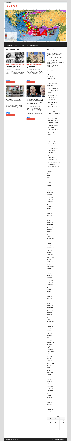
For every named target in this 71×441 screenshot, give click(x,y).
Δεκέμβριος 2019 (50, 324)
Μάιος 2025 (49, 211)
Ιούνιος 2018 (49, 356)
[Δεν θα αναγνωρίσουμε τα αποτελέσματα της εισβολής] (15, 91)
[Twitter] (9, 79)
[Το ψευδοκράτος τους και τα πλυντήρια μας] (36, 57)
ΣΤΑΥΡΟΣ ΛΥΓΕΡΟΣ (52, 132)
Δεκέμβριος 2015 (50, 407)
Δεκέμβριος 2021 (50, 282)
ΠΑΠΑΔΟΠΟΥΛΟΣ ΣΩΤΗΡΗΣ (53, 166)
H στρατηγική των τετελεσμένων (53, 60)
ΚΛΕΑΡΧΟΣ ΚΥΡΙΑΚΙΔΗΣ (52, 152)
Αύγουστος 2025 (50, 206)
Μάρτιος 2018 (49, 361)
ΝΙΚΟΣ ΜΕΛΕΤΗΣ (51, 168)
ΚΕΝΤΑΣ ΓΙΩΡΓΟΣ (51, 139)
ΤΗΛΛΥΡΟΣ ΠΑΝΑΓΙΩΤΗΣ (53, 148)
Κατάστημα (17, 45)
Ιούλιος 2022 (49, 270)
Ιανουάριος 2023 (50, 259)
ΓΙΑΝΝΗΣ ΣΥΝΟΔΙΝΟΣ (52, 141)
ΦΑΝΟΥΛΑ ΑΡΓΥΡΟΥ (52, 100)
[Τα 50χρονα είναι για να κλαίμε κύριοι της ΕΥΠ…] (15, 57)
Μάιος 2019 (49, 337)
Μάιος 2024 (49, 233)
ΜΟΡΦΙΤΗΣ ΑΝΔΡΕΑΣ (52, 115)
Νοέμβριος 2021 (50, 284)
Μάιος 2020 (49, 316)
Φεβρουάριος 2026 (50, 195)
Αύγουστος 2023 (50, 248)
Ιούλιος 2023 (49, 250)
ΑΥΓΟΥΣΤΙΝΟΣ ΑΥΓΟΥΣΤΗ (53, 125)
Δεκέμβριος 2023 (50, 241)
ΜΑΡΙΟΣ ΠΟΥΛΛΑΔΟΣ (52, 127)
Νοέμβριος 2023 (50, 243)
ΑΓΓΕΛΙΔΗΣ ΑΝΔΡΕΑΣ (52, 153)
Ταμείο (27, 45)
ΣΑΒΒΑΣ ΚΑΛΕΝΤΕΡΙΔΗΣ (53, 120)
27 (53, 429)
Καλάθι (22, 45)
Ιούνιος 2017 (49, 377)
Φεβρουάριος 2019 (50, 342)
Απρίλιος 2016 (50, 402)
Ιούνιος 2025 (49, 210)
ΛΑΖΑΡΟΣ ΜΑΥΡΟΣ (51, 99)
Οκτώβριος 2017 (50, 370)
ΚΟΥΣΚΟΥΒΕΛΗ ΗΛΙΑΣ (52, 109)
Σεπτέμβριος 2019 (50, 330)
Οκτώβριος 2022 (50, 264)
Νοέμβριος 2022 (50, 263)
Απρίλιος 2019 (50, 338)
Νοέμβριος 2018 (50, 347)
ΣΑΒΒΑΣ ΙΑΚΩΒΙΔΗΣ (52, 97)
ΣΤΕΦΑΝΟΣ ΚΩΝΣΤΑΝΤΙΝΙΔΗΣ (54, 162)
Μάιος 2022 (49, 273)
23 (60, 426)
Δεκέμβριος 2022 (50, 261)
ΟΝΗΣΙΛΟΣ (12, 6)
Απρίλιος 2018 (50, 360)
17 (63, 424)
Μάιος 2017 (49, 379)
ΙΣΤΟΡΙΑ (20, 64)
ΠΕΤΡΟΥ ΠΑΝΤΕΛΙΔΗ (52, 134)
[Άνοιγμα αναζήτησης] (64, 43)
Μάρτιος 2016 (49, 404)
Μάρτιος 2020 (49, 319)
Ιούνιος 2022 (49, 271)
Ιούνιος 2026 (49, 188)
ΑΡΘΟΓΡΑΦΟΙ (9, 45)
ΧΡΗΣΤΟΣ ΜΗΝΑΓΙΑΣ (52, 143)
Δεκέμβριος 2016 (50, 388)
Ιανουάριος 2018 (50, 365)
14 (55, 424)
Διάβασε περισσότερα (10, 81)
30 (60, 429)
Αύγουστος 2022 (50, 268)
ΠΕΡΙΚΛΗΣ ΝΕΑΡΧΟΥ (52, 123)
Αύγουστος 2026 (50, 185)
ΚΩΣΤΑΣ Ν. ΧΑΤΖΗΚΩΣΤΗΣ (53, 90)
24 (63, 426)
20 (53, 426)
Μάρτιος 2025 (49, 215)
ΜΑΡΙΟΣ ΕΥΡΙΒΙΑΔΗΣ (52, 108)
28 (55, 429)
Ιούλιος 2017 (49, 376)
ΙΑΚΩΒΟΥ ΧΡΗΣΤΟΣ (52, 111)
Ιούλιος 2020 (49, 312)
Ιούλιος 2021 (49, 291)
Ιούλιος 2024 (49, 229)
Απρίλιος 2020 (50, 317)
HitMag (63, 439)
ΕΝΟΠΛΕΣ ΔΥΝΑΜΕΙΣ (15, 64)
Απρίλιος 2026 (50, 192)
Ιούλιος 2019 (49, 333)
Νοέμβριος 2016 (50, 390)
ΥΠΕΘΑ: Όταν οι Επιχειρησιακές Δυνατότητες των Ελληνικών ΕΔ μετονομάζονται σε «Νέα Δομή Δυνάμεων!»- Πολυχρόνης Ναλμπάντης (35, 102)
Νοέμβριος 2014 (50, 409)
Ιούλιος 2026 (49, 187)
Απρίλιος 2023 (50, 254)
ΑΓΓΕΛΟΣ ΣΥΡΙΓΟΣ (51, 157)
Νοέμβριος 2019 (50, 326)
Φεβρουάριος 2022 (50, 278)
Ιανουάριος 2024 (50, 240)
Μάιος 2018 (49, 358)
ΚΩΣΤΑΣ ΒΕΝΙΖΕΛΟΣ (52, 104)
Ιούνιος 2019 (49, 335)
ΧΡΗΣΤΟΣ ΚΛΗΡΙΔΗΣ (52, 145)
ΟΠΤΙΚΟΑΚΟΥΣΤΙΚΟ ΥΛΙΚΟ (52, 83)
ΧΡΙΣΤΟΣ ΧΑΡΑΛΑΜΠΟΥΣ (53, 122)
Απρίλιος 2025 (50, 213)
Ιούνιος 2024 (49, 231)
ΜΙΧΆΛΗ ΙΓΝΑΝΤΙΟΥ (51, 131)
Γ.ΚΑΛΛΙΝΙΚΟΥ (50, 146)
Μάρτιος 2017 (49, 383)
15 (58, 424)
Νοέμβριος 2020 (50, 305)
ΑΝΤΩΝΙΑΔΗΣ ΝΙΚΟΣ (52, 150)
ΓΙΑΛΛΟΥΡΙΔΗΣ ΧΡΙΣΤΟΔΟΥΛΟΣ (54, 106)
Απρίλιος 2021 (50, 296)
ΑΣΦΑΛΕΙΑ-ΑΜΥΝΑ (9, 64)
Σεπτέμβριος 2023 (50, 247)
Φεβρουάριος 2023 (50, 257)
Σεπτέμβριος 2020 (50, 308)
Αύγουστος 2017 (50, 374)
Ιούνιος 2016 (49, 399)
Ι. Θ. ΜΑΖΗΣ (50, 92)
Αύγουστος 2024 (50, 227)
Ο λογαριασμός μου (34, 45)
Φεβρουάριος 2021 (50, 300)
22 (58, 426)
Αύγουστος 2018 (50, 353)
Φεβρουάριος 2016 (50, 406)
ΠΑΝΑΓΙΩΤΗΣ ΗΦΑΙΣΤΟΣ (52, 118)
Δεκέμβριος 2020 (50, 303)
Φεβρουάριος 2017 (50, 384)
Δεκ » (50, 432)
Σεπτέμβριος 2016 (50, 393)
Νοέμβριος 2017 (50, 368)
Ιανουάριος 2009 (50, 413)
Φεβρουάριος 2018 (50, 363)
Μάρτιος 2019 (49, 340)
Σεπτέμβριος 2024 (50, 225)
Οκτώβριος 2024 (50, 224)
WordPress (59, 439)
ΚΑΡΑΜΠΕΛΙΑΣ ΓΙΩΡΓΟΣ (52, 159)
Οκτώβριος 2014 (50, 411)
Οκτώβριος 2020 (50, 307)
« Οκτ (48, 432)
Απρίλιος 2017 (50, 381)
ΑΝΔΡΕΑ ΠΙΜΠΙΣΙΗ (51, 138)
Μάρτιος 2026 (49, 194)
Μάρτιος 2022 (49, 277)
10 (63, 422)
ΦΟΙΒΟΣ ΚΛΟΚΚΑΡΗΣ (52, 86)
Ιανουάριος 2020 (50, 323)
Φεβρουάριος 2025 (50, 217)
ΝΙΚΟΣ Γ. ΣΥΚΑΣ (51, 161)
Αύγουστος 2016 (50, 395)
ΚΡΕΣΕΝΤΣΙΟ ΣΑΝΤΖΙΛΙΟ (53, 129)
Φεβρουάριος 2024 (50, 238)
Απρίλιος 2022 (50, 275)
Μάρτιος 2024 (49, 236)
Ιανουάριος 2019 (50, 344)
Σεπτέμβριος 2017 (50, 372)
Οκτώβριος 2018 (50, 349)
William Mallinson (51, 155)
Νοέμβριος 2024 (50, 222)
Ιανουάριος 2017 (50, 386)
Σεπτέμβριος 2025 (50, 204)
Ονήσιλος (18, 69)
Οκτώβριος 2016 (50, 391)
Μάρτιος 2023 (49, 255)
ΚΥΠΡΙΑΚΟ (22, 64)
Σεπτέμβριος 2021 (50, 287)
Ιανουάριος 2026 (50, 197)
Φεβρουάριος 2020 (50, 321)
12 (50, 424)
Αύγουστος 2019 (50, 331)
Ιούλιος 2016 (49, 397)
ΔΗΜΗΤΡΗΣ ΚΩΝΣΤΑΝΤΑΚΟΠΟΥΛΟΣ (55, 113)
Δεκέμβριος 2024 (50, 220)
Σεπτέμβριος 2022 (50, 266)
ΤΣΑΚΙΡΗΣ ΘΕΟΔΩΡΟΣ (52, 169)
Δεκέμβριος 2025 (50, 199)
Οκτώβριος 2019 (50, 328)
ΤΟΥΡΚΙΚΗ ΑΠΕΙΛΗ (18, 97)
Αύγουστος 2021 (50, 289)
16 (60, 424)
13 (53, 424)
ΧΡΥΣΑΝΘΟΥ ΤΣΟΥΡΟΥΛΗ (53, 136)
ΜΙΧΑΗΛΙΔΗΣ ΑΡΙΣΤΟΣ (39, 64)
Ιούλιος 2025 (49, 208)
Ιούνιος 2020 (49, 314)
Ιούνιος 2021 (49, 293)
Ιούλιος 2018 (49, 354)
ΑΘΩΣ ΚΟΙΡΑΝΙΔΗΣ (51, 164)
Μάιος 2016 (49, 400)
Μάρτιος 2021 (49, 298)
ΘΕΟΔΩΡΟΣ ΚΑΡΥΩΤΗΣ (52, 116)
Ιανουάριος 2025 (50, 218)
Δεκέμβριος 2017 (50, 367)
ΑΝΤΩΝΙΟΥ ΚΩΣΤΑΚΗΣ (52, 95)
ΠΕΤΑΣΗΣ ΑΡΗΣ (51, 93)
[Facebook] (7, 79)
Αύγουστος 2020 (50, 310)
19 (50, 426)
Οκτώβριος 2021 (50, 285)
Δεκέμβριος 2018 (50, 346)
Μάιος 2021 (49, 294)
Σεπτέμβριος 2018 (50, 351)
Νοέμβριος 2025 (50, 201)
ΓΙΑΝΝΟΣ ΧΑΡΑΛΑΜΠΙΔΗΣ (53, 88)
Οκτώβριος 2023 (50, 245)
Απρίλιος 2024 (50, 234)
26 (50, 429)
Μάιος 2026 (49, 190)
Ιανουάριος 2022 (50, 280)
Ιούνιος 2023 (49, 252)
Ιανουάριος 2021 (50, 301)
